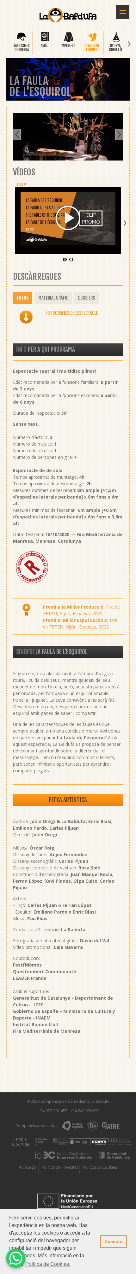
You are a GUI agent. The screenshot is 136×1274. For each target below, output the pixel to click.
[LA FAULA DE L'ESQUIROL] (92, 41)
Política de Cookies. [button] (47, 1264)
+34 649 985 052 (85, 1110)
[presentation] (7, 44)
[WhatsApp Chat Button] (15, 1258)
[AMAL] (45, 41)
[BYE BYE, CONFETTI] (116, 41)
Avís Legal (28, 1167)
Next (119, 134)
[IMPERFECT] (68, 41)
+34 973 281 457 (52, 1110)
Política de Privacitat (60, 1167)
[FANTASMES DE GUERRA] (21, 41)
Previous (17, 134)
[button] (65, 260)
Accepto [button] (114, 1241)
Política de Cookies (100, 1167)
